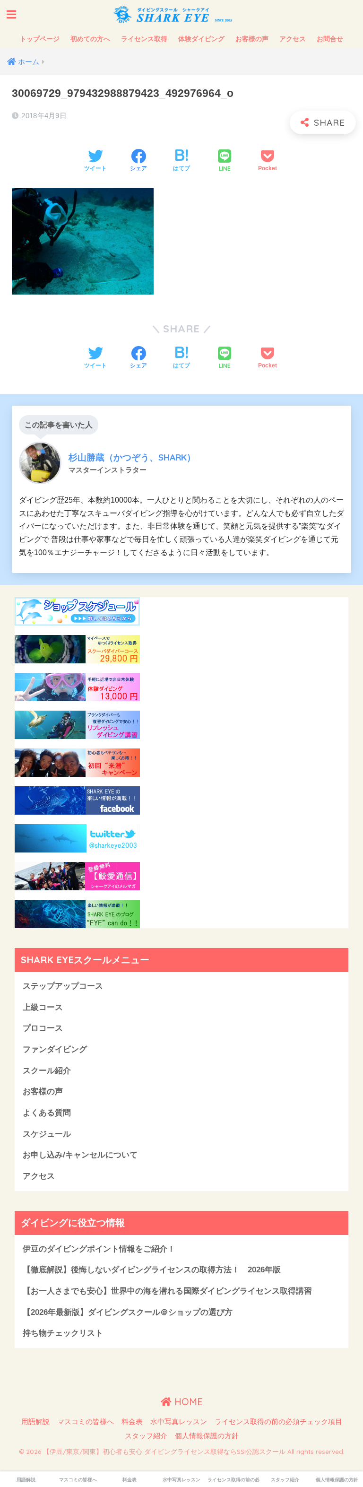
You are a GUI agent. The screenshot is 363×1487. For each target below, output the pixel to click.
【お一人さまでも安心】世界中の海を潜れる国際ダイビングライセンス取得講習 (167, 1291)
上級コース (43, 1007)
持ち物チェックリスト (63, 1333)
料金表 (132, 1422)
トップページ (40, 39)
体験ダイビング (201, 39)
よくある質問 (47, 1112)
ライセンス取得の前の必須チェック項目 (278, 1422)
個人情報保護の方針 (207, 1436)
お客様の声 (251, 39)
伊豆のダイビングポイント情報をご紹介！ (99, 1248)
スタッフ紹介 (146, 1436)
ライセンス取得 (144, 39)
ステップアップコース (63, 986)
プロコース (43, 1028)
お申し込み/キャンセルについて (80, 1154)
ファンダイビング (55, 1049)
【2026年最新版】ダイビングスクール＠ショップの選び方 (128, 1312)
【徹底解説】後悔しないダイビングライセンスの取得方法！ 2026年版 (152, 1269)
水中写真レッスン (178, 1422)
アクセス (292, 39)
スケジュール (47, 1134)
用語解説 (35, 1422)
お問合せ (330, 39)
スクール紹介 (47, 1070)
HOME (187, 1402)
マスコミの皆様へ (85, 1422)
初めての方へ (90, 39)
